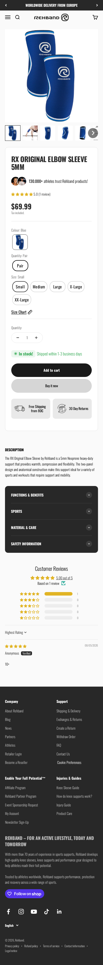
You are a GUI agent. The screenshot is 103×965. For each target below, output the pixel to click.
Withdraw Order (66, 736)
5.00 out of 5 (64, 577)
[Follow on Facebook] (8, 911)
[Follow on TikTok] (46, 911)
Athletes (10, 745)
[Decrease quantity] (18, 338)
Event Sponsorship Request (21, 804)
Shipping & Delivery (68, 710)
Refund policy (31, 946)
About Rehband (14, 710)
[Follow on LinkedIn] (59, 911)
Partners (10, 736)
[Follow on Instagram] (21, 911)
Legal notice (11, 950)
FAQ (58, 745)
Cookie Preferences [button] (68, 762)
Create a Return (66, 728)
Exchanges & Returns (69, 719)
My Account (12, 813)
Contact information (74, 946)
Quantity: (16, 327)
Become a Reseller (16, 762)
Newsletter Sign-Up (17, 822)
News (8, 728)
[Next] (97, 5)
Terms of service (51, 946)
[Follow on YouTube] (33, 911)
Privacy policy (12, 946)
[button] (12, 133)
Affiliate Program (15, 787)
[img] (15, 646)
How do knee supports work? (74, 796)
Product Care (64, 813)
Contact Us (63, 753)
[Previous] (6, 5)
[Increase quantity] (36, 338)
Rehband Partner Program (20, 796)
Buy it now (51, 385)
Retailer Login (13, 753)
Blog (7, 719)
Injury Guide (63, 804)
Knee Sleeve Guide (67, 787)
